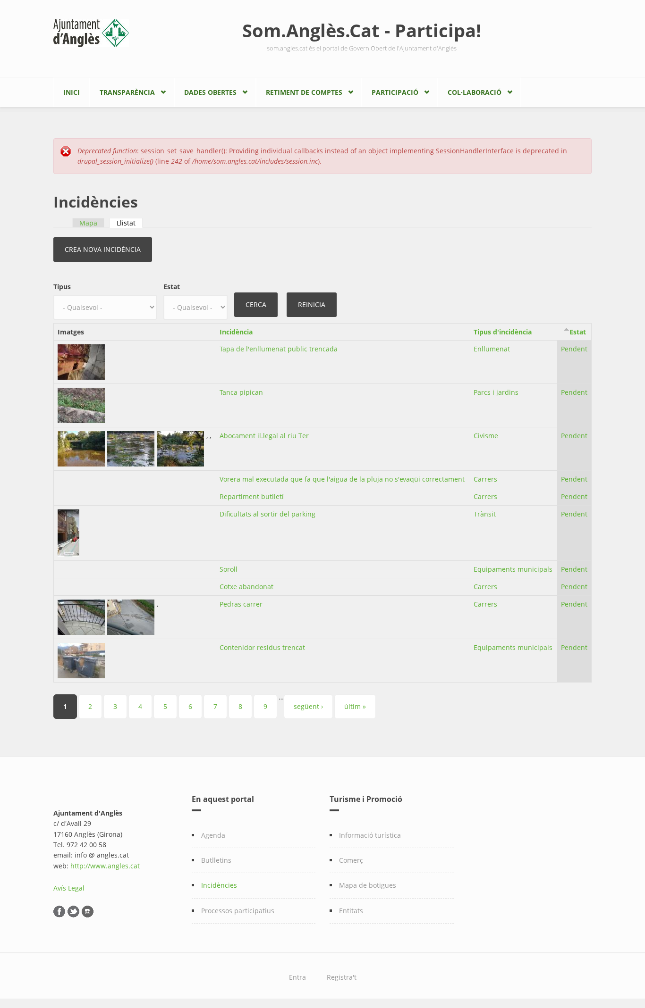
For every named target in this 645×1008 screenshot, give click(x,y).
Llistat (130, 222)
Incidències (219, 885)
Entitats (351, 910)
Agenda (213, 835)
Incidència (236, 331)
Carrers (485, 479)
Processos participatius (237, 910)
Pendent (574, 348)
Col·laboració (474, 92)
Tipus (62, 286)
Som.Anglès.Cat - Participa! (361, 30)
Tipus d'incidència (503, 331)
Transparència (127, 92)
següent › (308, 706)
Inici (71, 92)
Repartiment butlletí (252, 496)
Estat (171, 286)
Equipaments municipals (513, 569)
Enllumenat (492, 348)
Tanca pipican (241, 392)
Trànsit (485, 513)
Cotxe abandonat (246, 586)
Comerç (351, 860)
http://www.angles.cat (105, 865)
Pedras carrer (241, 604)
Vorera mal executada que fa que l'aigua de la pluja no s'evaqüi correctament (342, 479)
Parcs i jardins (496, 392)
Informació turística (370, 835)
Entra (297, 977)
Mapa (88, 222)
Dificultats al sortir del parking (267, 513)
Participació (395, 92)
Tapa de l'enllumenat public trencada (279, 348)
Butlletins (216, 860)
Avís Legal (69, 887)
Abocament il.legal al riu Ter (264, 435)
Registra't (341, 977)
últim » (355, 706)
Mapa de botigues (367, 885)
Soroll (229, 569)
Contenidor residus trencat (262, 647)
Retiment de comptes (304, 92)
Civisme (486, 435)
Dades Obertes (210, 92)
